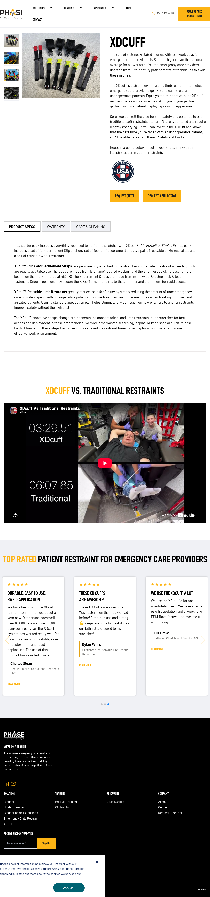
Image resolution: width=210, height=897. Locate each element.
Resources (100, 8)
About (129, 8)
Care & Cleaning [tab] (90, 227)
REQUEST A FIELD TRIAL (162, 196)
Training (69, 8)
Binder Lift (11, 801)
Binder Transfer (14, 807)
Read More (14, 684)
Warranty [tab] (56, 227)
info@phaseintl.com (24, 874)
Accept (69, 887)
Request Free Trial (170, 813)
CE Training (62, 807)
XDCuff (8, 824)
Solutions (39, 8)
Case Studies (115, 801)
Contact (37, 19)
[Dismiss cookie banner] (97, 861)
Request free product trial (194, 14)
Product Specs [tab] (22, 227)
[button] (7, 640)
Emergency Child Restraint (21, 818)
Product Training (66, 801)
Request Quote (124, 196)
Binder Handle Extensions (21, 813)
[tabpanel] (105, 291)
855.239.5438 (19, 867)
